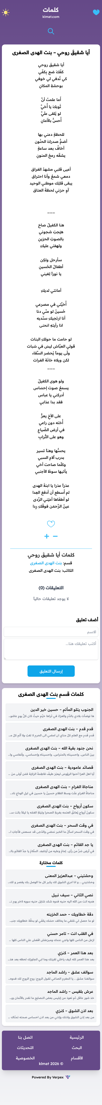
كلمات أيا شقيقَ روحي (51, 555)
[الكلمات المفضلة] (96, 12)
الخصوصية (25, 1058)
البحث (77, 1047)
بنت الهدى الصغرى (46, 563)
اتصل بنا (25, 1037)
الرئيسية (77, 1037)
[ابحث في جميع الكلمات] (51, 31)
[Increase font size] (47, 536)
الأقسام (77, 1058)
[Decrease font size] (55, 536)
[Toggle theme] (5, 12)
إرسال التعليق (51, 671)
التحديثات (25, 1047)
